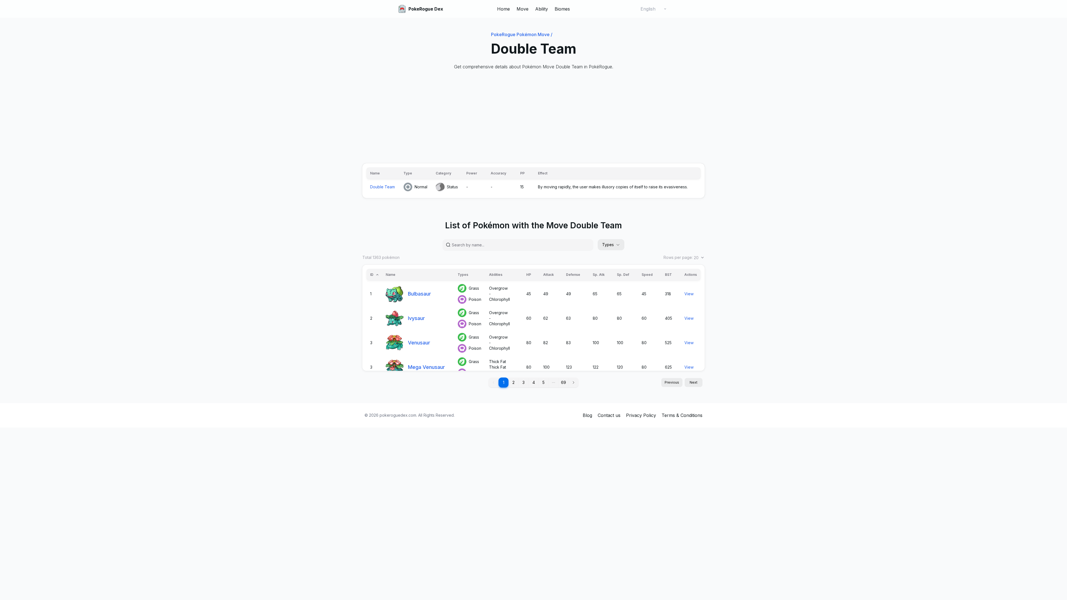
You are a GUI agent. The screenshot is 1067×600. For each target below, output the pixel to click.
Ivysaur (416, 318)
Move (522, 9)
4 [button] (533, 382)
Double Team (382, 186)
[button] (554, 383)
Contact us (609, 415)
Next (693, 382)
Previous (672, 382)
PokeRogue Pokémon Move (521, 34)
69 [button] (563, 382)
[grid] (533, 181)
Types (608, 244)
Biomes (562, 9)
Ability (541, 9)
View (689, 293)
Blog (587, 415)
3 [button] (523, 382)
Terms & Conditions (682, 415)
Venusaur (419, 343)
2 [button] (513, 382)
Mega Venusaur (426, 367)
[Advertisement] (529, 117)
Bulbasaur (419, 294)
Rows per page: (678, 257)
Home (503, 9)
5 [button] (543, 382)
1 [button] (503, 382)
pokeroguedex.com (398, 415)
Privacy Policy (641, 415)
